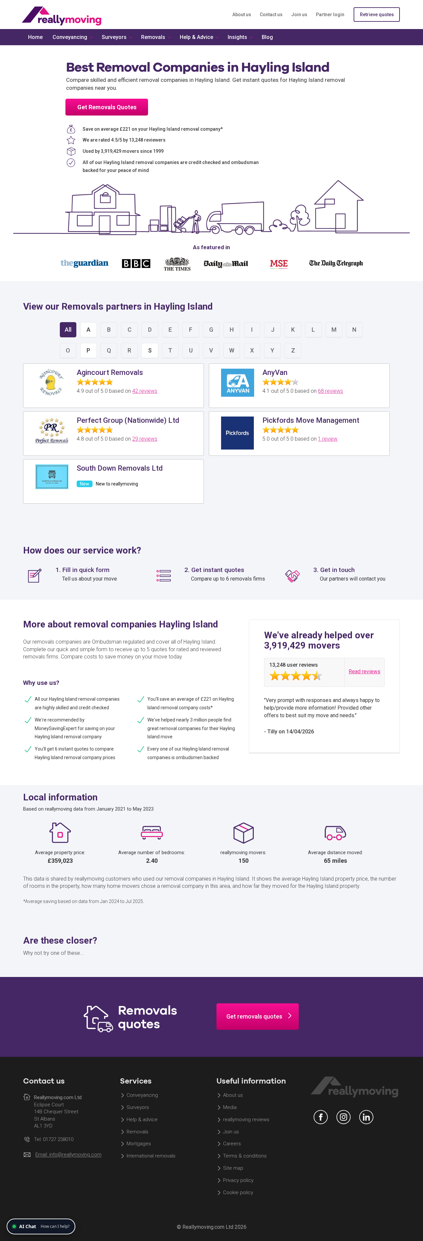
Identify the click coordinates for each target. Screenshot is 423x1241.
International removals (151, 1156)
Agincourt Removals (110, 372)
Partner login (330, 14)
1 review (327, 439)
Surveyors (138, 1107)
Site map (233, 1168)
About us (241, 14)
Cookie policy (238, 1192)
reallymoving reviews (246, 1120)
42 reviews (144, 391)
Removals (137, 1132)
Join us (299, 14)
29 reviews (144, 439)
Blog (267, 37)
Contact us (271, 14)
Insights (237, 37)
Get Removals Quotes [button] (106, 107)
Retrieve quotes (377, 14)
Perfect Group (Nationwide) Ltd (128, 420)
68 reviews (330, 391)
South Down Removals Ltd (120, 468)
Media (230, 1107)
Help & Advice (196, 37)
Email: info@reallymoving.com (68, 1155)
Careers (232, 1144)
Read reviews (364, 671)
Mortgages (139, 1144)
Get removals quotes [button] (254, 1016)
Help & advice (142, 1120)
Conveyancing (142, 1095)
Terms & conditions (245, 1156)
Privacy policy (238, 1180)
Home (35, 37)
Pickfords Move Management (310, 420)
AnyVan (275, 372)
